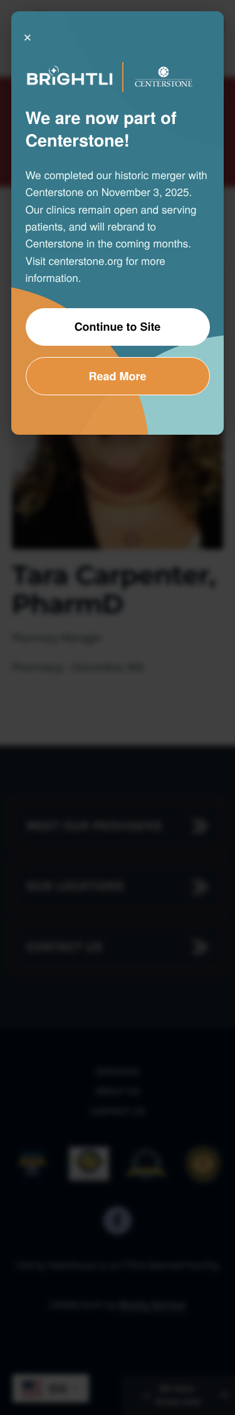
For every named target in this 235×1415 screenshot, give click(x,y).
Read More (117, 376)
